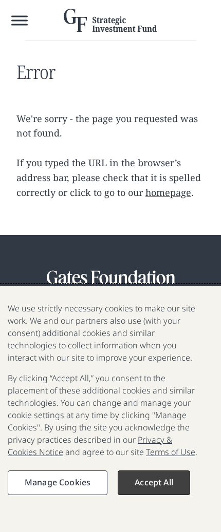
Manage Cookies (57, 482)
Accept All (154, 482)
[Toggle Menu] (19, 20)
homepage (168, 192)
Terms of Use (170, 452)
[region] (110, 409)
